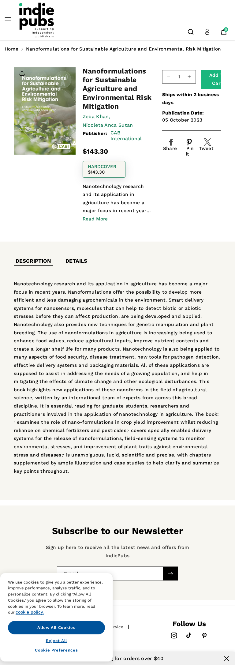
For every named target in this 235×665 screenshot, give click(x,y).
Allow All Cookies (56, 627)
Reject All (56, 640)
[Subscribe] (170, 573)
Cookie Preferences (56, 650)
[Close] (226, 658)
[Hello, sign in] (207, 32)
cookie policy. (30, 612)
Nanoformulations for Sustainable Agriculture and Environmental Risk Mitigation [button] (123, 49)
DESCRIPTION (33, 261)
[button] (11, 20)
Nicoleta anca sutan (108, 125)
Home (11, 49)
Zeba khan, (96, 116)
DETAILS (76, 261)
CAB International (126, 135)
